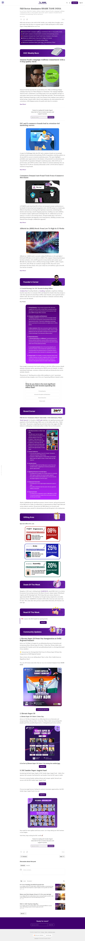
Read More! (23, 104)
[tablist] (25, 865)
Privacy (42, 932)
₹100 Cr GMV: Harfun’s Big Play (29, 904)
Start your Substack (39, 935)
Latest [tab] (24, 881)
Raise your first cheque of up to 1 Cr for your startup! (35, 894)
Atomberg (42, 291)
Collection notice (51, 932)
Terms (46, 932)
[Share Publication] (69, 2)
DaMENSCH (44, 591)
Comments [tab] (23, 865)
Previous (25, 856)
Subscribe (74, 2)
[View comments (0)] (24, 19)
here (58, 763)
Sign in (81, 2)
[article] (42, 887)
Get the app (48, 935)
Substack (36, 938)
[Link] (18, 61)
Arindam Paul (24, 291)
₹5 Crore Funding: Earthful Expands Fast (32, 884)
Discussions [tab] (29, 881)
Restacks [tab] (28, 865)
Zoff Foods (39, 420)
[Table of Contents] (1, 470)
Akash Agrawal (24, 420)
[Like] (21, 19)
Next (61, 856)
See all (22, 913)
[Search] (67, 2)
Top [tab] (21, 881)
